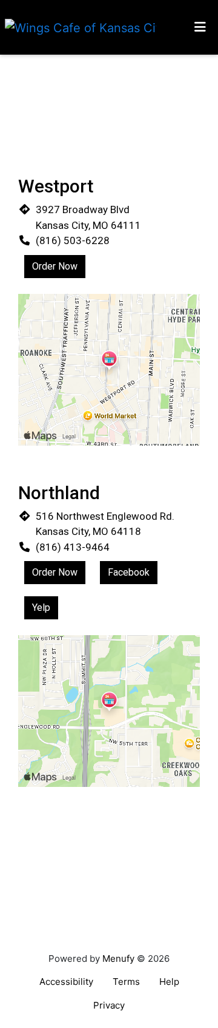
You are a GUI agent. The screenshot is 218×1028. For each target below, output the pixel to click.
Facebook (129, 572)
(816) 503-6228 (73, 240)
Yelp (41, 607)
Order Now (55, 266)
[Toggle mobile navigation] (200, 27)
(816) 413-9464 (73, 547)
